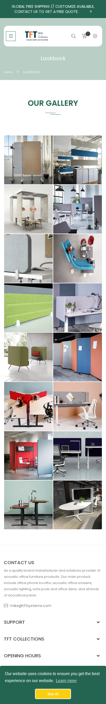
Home (8, 72)
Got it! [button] (53, 694)
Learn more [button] (66, 680)
